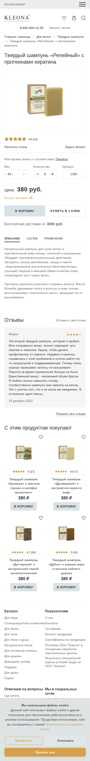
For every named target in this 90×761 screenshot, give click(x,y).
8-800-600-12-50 (31, 28)
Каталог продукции (58, 634)
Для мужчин (12, 656)
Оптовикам (53, 628)
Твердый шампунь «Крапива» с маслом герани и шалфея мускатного (24, 485)
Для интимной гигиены (20, 650)
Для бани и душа (16, 639)
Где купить (11, 695)
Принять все (45, 752)
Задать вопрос (75, 147)
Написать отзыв (15, 147)
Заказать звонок (59, 27)
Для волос (43, 36)
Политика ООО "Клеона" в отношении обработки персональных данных (64, 649)
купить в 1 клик (65, 211)
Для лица (11, 617)
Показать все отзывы (71, 414)
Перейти (61, 159)
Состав (32, 238)
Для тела (10, 634)
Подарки (10, 667)
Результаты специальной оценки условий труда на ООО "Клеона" (63, 662)
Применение (53, 238)
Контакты (51, 623)
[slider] (15, 139)
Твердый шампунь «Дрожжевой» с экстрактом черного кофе (66, 485)
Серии (9, 678)
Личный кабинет (15, 4)
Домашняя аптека (17, 661)
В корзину (24, 211)
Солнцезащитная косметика (24, 623)
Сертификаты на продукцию (65, 639)
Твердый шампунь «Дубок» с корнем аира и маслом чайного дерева (66, 566)
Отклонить (65, 740)
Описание (12, 238)
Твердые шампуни (70, 36)
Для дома (11, 672)
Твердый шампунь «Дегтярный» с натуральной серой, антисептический (23, 566)
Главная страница (17, 36)
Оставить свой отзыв (71, 320)
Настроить (23, 740)
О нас (49, 617)
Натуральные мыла (18, 645)
